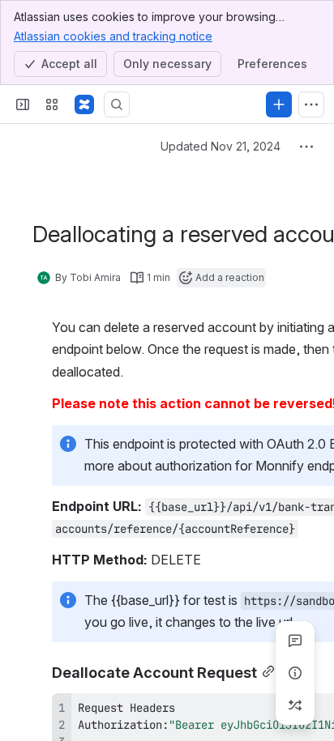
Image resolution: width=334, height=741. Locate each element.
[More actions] (306, 147)
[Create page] (295, 705)
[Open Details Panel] (295, 673)
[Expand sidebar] (23, 104)
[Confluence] (84, 104)
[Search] (117, 104)
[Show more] (311, 104)
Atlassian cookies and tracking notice (113, 36)
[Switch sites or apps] (52, 104)
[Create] (279, 104)
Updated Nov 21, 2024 (220, 146)
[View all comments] (295, 641)
